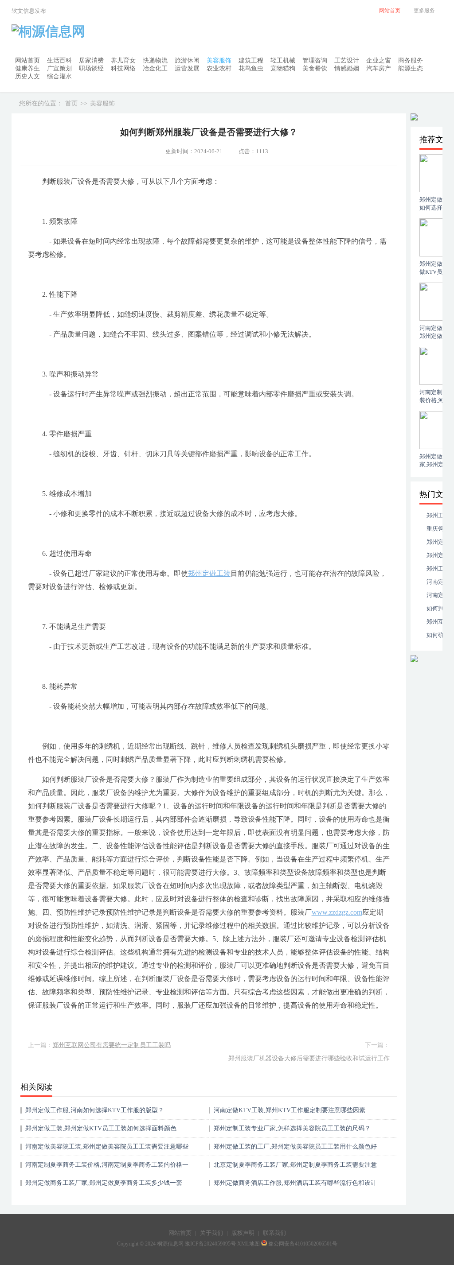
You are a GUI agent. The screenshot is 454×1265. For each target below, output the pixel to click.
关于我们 (211, 1233)
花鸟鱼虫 (251, 68)
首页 (71, 103)
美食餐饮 (314, 68)
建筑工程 (251, 60)
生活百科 (59, 60)
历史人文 (27, 76)
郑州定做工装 (209, 573)
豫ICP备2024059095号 (210, 1244)
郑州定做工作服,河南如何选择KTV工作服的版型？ (94, 1110)
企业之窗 (378, 60)
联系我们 (274, 1233)
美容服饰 (219, 60)
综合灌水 (59, 76)
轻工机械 (282, 60)
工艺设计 (346, 60)
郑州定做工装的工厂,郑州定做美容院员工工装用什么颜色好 (295, 1146)
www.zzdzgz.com (337, 912)
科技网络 (123, 68)
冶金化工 (155, 68)
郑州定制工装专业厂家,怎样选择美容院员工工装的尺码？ (292, 1128)
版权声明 (242, 1233)
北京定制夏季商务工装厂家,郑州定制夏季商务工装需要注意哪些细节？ (295, 1167)
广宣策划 (59, 68)
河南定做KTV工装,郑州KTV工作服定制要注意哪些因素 (289, 1110)
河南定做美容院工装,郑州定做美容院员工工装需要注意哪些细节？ (106, 1149)
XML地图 (248, 1244)
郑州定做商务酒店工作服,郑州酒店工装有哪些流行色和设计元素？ (295, 1186)
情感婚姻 (346, 68)
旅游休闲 (187, 60)
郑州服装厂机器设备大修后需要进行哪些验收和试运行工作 (309, 1058)
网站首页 (27, 60)
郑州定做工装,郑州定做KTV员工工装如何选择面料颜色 (100, 1128)
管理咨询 (314, 60)
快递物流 (155, 60)
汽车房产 (378, 68)
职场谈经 (91, 68)
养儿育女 (123, 60)
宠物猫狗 (282, 68)
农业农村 (219, 68)
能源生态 (410, 68)
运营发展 (187, 68)
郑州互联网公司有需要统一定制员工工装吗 (112, 1045)
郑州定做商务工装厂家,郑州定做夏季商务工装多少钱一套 (103, 1183)
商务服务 (410, 60)
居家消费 (91, 60)
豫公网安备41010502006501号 (302, 1244)
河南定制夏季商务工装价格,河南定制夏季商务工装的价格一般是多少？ (106, 1167)
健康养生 (27, 68)
